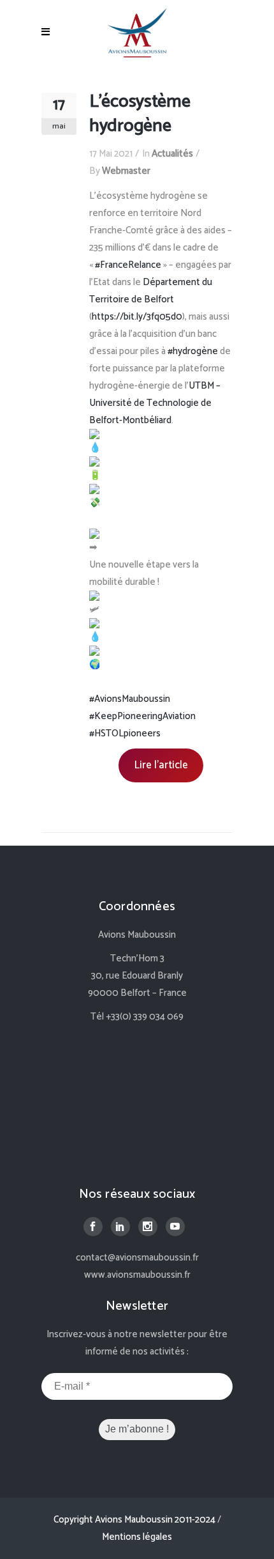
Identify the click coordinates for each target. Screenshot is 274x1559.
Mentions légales (137, 1537)
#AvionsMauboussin (129, 699)
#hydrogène (193, 351)
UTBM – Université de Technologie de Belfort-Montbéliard (154, 403)
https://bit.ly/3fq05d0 (137, 317)
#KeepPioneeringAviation (142, 716)
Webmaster (126, 171)
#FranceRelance (128, 265)
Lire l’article (161, 765)
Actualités (172, 154)
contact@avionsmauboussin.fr (137, 1258)
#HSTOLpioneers (125, 733)
